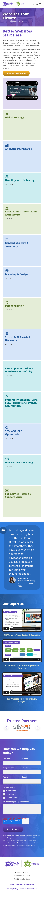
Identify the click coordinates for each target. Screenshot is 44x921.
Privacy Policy (21, 843)
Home (5, 21)
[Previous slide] (6, 727)
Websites (21, 21)
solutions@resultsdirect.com (22, 884)
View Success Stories (16, 73)
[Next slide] (37, 727)
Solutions (13, 21)
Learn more (9, 122)
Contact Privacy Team (28, 889)
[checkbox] (22, 794)
